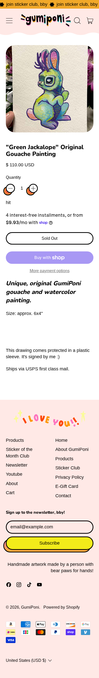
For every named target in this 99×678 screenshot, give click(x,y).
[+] (33, 188)
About (12, 483)
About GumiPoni (72, 449)
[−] (10, 188)
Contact (63, 495)
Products (15, 440)
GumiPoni (30, 607)
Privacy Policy (69, 477)
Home (61, 440)
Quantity (13, 177)
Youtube (14, 474)
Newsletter (16, 465)
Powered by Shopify (61, 607)
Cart (10, 492)
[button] (77, 20)
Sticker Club (67, 467)
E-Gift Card (66, 486)
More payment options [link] (50, 270)
